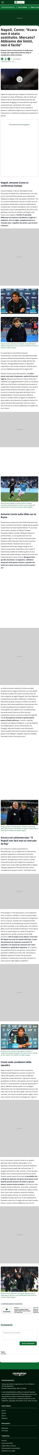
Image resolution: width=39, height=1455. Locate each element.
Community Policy (7, 1443)
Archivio (4, 1440)
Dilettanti (4, 1418)
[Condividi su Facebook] (5, 59)
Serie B (4, 1413)
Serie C (4, 1416)
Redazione (5, 1428)
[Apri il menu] (3, 2)
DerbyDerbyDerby (8, 7)
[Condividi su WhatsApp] (2, 59)
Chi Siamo (5, 1431)
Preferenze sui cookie (8, 1451)
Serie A (13, 102)
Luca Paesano (17, 59)
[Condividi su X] (9, 59)
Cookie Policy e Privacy (9, 1446)
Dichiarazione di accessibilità (11, 1448)
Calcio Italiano (22, 7)
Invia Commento (28, 1343)
